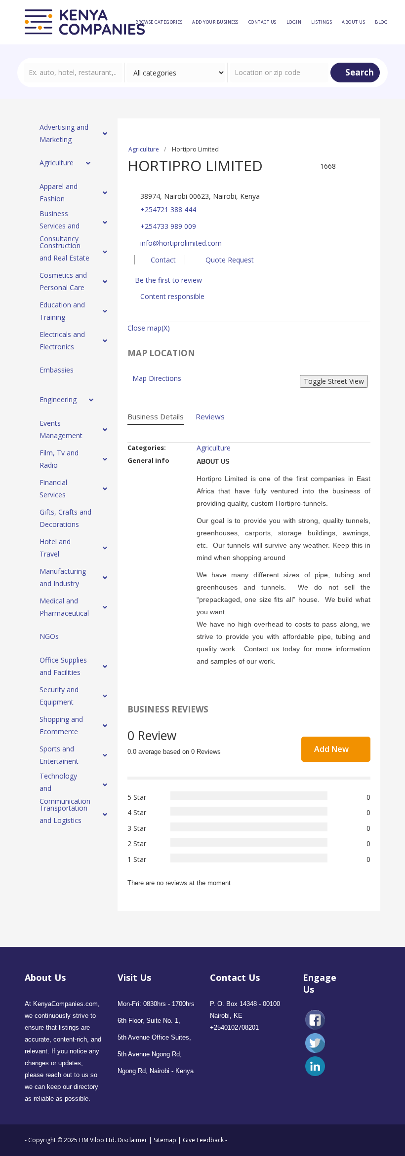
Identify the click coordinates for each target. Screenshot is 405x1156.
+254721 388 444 (168, 209)
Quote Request (228, 259)
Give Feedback (203, 1140)
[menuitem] (159, 22)
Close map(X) (148, 328)
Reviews (210, 416)
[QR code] (354, 180)
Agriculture (143, 149)
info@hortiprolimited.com (181, 243)
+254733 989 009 (168, 226)
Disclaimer (133, 1140)
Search (358, 72)
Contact (162, 259)
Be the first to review (168, 280)
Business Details (155, 416)
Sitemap (165, 1140)
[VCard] (365, 180)
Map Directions (156, 378)
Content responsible (172, 296)
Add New (332, 749)
